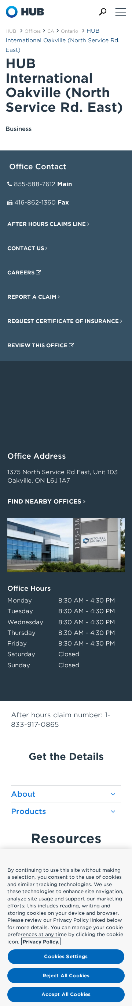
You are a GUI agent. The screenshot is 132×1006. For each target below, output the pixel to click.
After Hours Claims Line (47, 224)
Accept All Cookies (66, 994)
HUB (11, 31)
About (23, 794)
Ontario (69, 31)
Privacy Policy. (41, 942)
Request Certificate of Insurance (63, 321)
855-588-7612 (34, 184)
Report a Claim (32, 297)
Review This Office (38, 345)
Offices (33, 31)
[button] (102, 12)
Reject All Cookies (66, 975)
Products (28, 811)
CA (50, 31)
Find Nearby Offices (45, 501)
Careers (21, 273)
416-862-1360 (35, 202)
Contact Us (26, 248)
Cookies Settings (66, 956)
